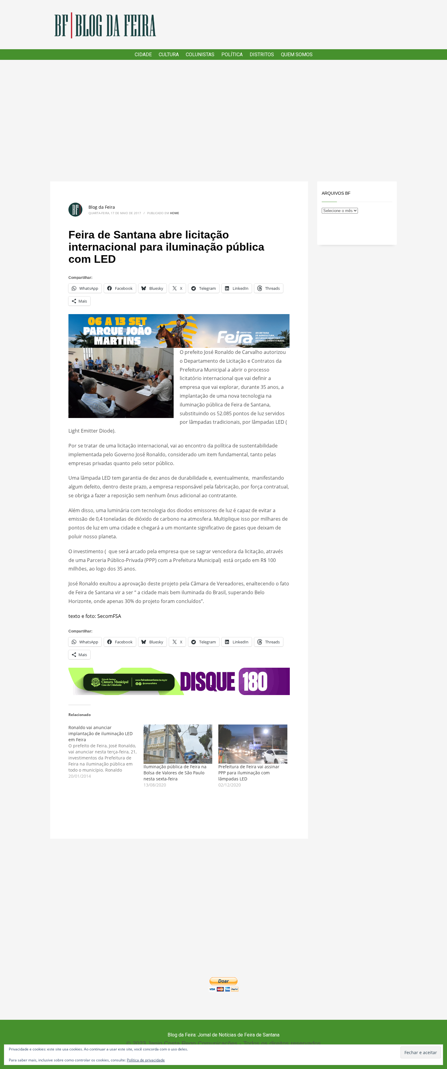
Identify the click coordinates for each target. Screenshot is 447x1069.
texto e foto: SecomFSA (94, 616)
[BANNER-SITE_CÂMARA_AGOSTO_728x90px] (179, 680)
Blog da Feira (101, 207)
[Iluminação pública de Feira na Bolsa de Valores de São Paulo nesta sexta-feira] (178, 744)
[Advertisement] (223, 120)
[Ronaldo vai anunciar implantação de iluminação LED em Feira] (106, 752)
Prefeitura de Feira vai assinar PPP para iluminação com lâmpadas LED (248, 773)
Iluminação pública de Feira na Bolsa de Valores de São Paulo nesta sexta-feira (175, 773)
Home (174, 213)
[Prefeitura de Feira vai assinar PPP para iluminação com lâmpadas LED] (252, 744)
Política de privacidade (146, 1060)
